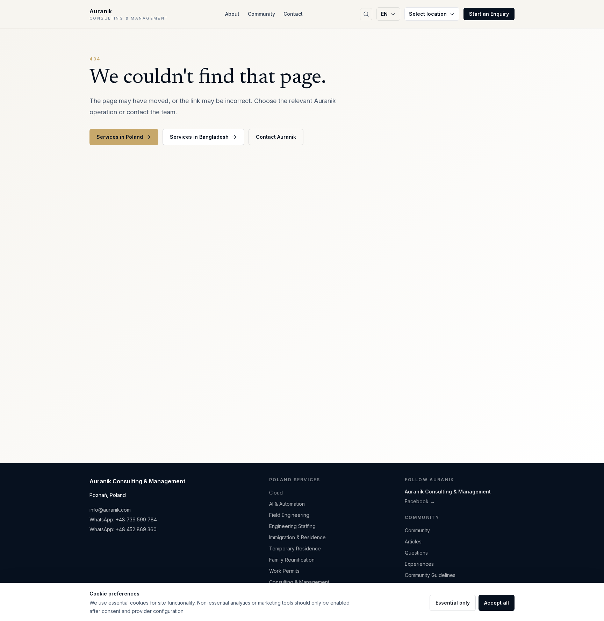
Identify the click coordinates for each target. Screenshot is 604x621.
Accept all (496, 603)
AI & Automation (287, 504)
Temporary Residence (295, 548)
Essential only (453, 603)
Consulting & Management (299, 582)
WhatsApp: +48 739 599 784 (123, 519)
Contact (293, 14)
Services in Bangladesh (199, 137)
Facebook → (420, 501)
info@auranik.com (110, 510)
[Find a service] (366, 14)
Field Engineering (289, 515)
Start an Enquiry (489, 14)
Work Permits (284, 571)
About (232, 14)
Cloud (276, 493)
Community (261, 14)
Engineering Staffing (292, 526)
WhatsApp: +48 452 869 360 (123, 529)
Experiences (419, 564)
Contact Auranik (276, 137)
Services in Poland (119, 137)
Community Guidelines (430, 575)
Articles (413, 541)
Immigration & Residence (297, 537)
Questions (416, 553)
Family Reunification (292, 560)
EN (384, 14)
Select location (428, 14)
